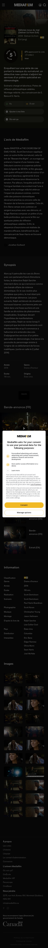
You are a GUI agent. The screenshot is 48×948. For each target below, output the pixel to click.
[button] (24, 470)
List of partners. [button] (36, 484)
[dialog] (24, 474)
